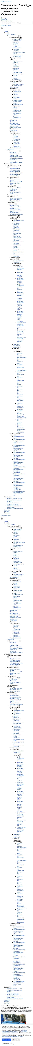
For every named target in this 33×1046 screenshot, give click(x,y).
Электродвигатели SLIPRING (18, 255)
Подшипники (17, 79)
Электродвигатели (18, 74)
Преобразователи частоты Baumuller (15, 169)
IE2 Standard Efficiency (16, 229)
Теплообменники (15, 124)
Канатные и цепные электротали (16, 145)
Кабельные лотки (16, 45)
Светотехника (17, 47)
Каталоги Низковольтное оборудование (14, 506)
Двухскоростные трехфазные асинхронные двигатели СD (21, 339)
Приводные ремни (16, 106)
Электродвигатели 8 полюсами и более (18, 233)
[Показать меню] (1, 27)
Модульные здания (15, 127)
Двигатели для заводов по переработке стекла (20, 399)
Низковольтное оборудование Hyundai (16, 213)
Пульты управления (16, 138)
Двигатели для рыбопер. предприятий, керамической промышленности (21, 414)
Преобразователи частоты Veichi (15, 175)
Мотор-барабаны (18, 104)
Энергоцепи (13, 130)
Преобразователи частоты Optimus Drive (16, 172)
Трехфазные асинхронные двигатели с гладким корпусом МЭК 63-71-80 (20, 305)
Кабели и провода (16, 42)
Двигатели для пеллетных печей (20, 361)
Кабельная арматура (16, 50)
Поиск (18, 23)
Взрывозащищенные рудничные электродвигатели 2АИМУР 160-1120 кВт (19, 462)
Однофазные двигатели (16, 239)
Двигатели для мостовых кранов (20, 421)
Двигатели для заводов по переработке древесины (20, 406)
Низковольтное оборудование (17, 40)
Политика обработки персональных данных (16, 157)
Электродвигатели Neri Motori (18, 261)
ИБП (14, 82)
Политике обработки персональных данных (12, 1036)
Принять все (6, 1039)
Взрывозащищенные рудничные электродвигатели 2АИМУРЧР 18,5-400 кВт (19, 469)
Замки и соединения (16, 95)
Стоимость (7, 510)
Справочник (10, 149)
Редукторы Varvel (15, 201)
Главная (6, 31)
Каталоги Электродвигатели (15, 508)
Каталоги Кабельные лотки (14, 498)
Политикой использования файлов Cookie (14, 1031)
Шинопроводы (14, 87)
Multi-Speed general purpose (17, 236)
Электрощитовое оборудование (18, 55)
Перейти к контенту (6, 1)
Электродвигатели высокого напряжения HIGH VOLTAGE (18, 244)
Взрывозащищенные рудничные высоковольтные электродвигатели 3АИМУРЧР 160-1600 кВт (19, 486)
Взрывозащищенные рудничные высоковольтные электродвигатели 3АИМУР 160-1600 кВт (19, 477)
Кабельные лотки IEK (16, 181)
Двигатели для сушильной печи (20, 388)
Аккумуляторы (17, 85)
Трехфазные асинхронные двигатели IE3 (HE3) (20, 280)
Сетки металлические (17, 109)
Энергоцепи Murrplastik (13, 190)
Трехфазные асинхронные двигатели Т (20, 269)
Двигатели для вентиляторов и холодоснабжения (21, 367)
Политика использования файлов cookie (14, 154)
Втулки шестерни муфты (16, 77)
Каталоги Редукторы (12, 504)
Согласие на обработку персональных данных (14, 1032)
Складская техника (15, 147)
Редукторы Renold (15, 199)
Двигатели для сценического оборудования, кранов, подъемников (21, 428)
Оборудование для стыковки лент (17, 113)
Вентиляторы (14, 123)
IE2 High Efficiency (16, 226)
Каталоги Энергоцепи (13, 503)
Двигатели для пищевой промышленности (21, 355)
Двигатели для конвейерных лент (20, 374)
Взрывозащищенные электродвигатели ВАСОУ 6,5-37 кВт (19, 493)
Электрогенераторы (18, 84)
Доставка (6, 511)
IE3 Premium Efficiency (16, 224)
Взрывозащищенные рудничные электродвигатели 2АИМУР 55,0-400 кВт (19, 455)
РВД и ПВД (13, 120)
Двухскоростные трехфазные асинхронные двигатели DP (21, 325)
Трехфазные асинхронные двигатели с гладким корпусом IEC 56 (20, 296)
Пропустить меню (6, 25)
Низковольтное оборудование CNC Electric (15, 210)
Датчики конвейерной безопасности (17, 117)
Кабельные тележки (16, 135)
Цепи (14, 103)
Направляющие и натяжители (17, 101)
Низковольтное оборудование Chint (15, 206)
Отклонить (16, 1039)
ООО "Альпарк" (11, 34)
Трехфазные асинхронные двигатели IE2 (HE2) (20, 274)
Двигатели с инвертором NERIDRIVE (17, 346)
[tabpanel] (16, 1009)
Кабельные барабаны (16, 141)
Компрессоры (14, 126)
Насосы (12, 121)
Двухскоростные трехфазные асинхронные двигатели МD (21, 332)
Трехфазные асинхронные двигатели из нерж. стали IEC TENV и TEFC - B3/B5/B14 (20, 316)
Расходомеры (13, 129)
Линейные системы (16, 68)
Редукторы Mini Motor (16, 198)
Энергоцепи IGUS (15, 187)
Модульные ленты (16, 98)
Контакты (6, 513)
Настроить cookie (7, 1043)
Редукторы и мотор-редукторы (16, 65)
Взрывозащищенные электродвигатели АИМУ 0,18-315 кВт (19, 441)
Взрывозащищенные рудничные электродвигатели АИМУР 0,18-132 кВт (19, 448)
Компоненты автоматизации (17, 71)
